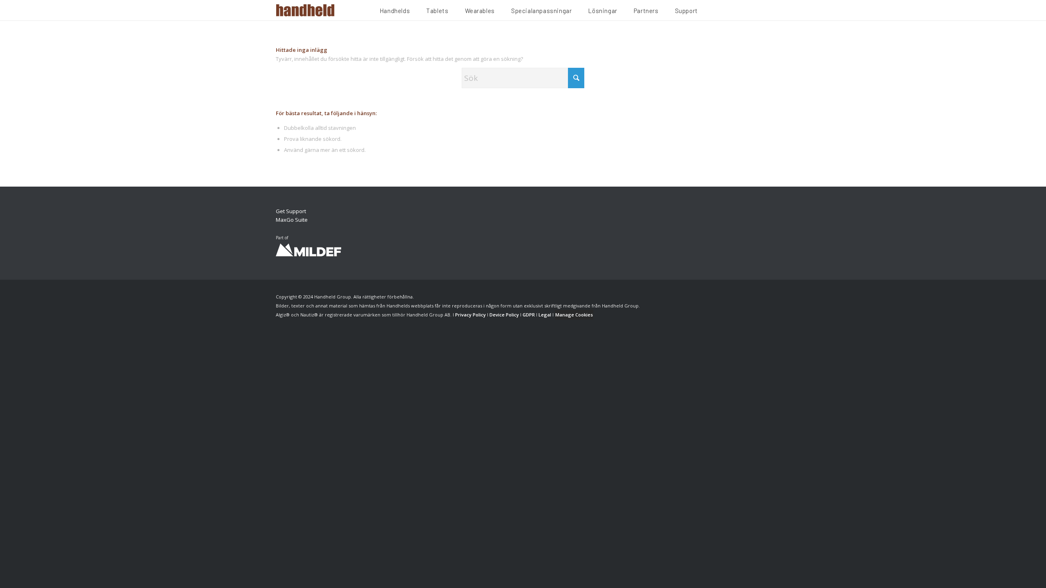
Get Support (291, 211)
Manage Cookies (574, 315)
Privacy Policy (470, 315)
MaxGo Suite (292, 219)
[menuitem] (394, 12)
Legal (545, 315)
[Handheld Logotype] (305, 10)
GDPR (529, 315)
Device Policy (504, 315)
